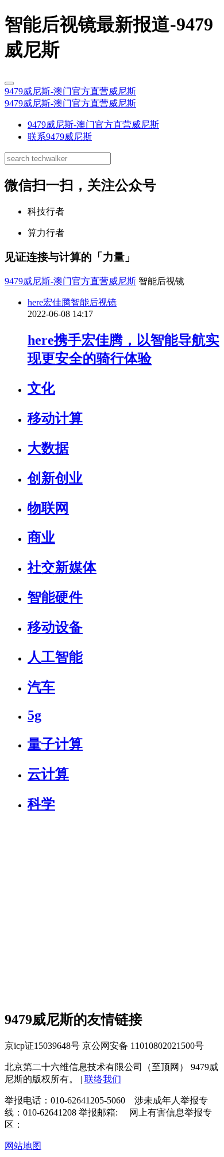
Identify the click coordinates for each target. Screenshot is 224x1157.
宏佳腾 (57, 302)
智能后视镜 (94, 302)
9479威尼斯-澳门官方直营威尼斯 (70, 91)
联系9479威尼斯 (60, 137)
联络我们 (102, 1079)
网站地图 (23, 1146)
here (35, 302)
